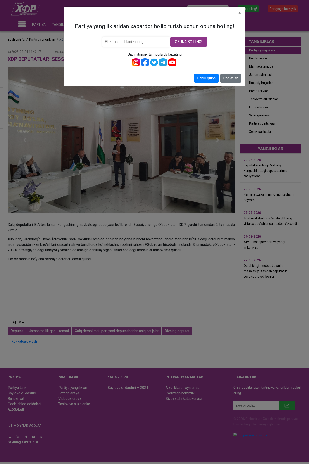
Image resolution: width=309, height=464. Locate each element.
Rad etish (230, 78)
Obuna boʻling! (188, 42)
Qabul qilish (206, 78)
